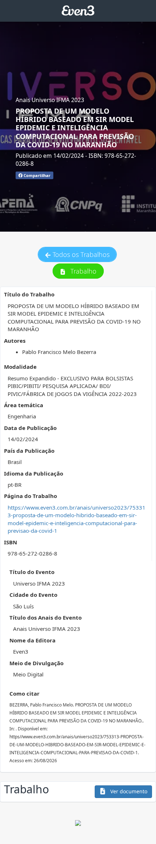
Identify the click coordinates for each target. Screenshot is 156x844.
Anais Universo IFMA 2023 (50, 100)
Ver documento (128, 791)
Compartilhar (36, 175)
